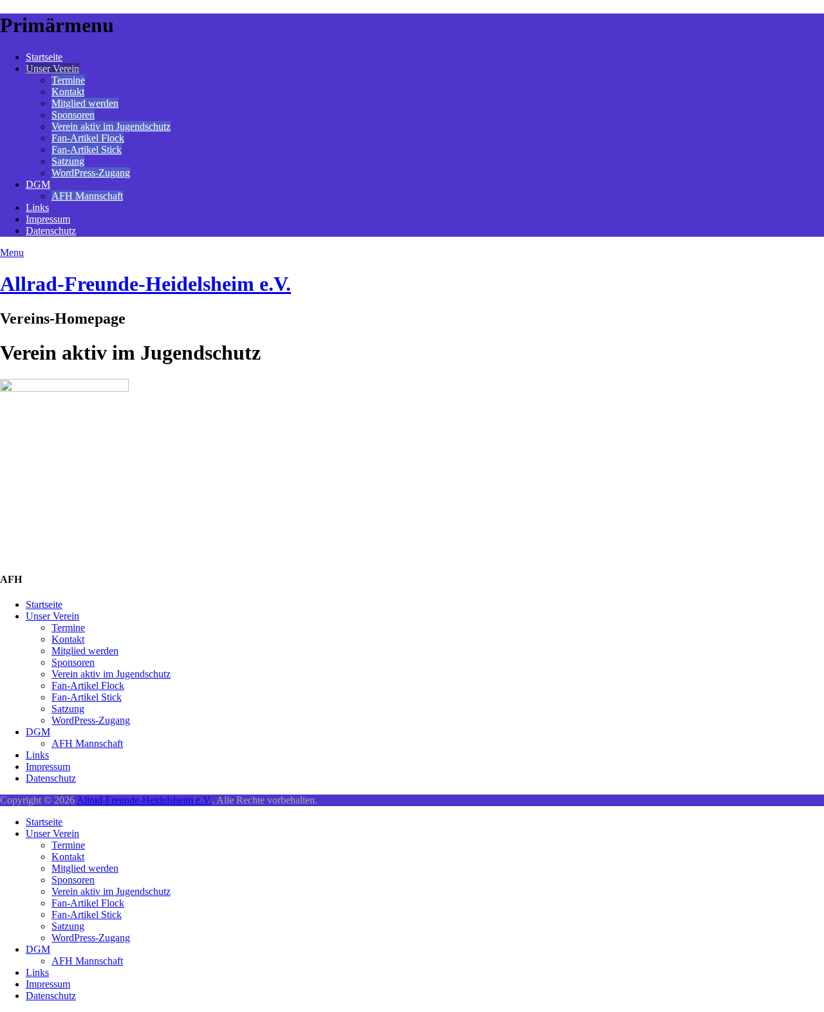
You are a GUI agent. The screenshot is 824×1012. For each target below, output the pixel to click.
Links (37, 207)
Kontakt (68, 91)
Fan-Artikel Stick (87, 149)
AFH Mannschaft (87, 195)
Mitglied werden (85, 103)
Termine (68, 80)
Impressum (48, 219)
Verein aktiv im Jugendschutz (111, 126)
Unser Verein (52, 68)
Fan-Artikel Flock (88, 138)
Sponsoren (73, 114)
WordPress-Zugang (91, 172)
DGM (38, 184)
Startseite (44, 56)
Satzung (68, 161)
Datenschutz (51, 230)
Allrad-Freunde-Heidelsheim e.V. (145, 283)
